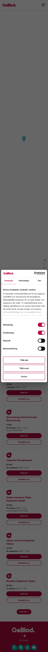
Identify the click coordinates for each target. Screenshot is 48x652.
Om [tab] (39, 280)
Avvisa (24, 376)
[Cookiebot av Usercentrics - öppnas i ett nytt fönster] (34, 273)
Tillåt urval (24, 368)
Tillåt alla (24, 360)
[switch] (41, 333)
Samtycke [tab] (8, 280)
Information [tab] (24, 280)
